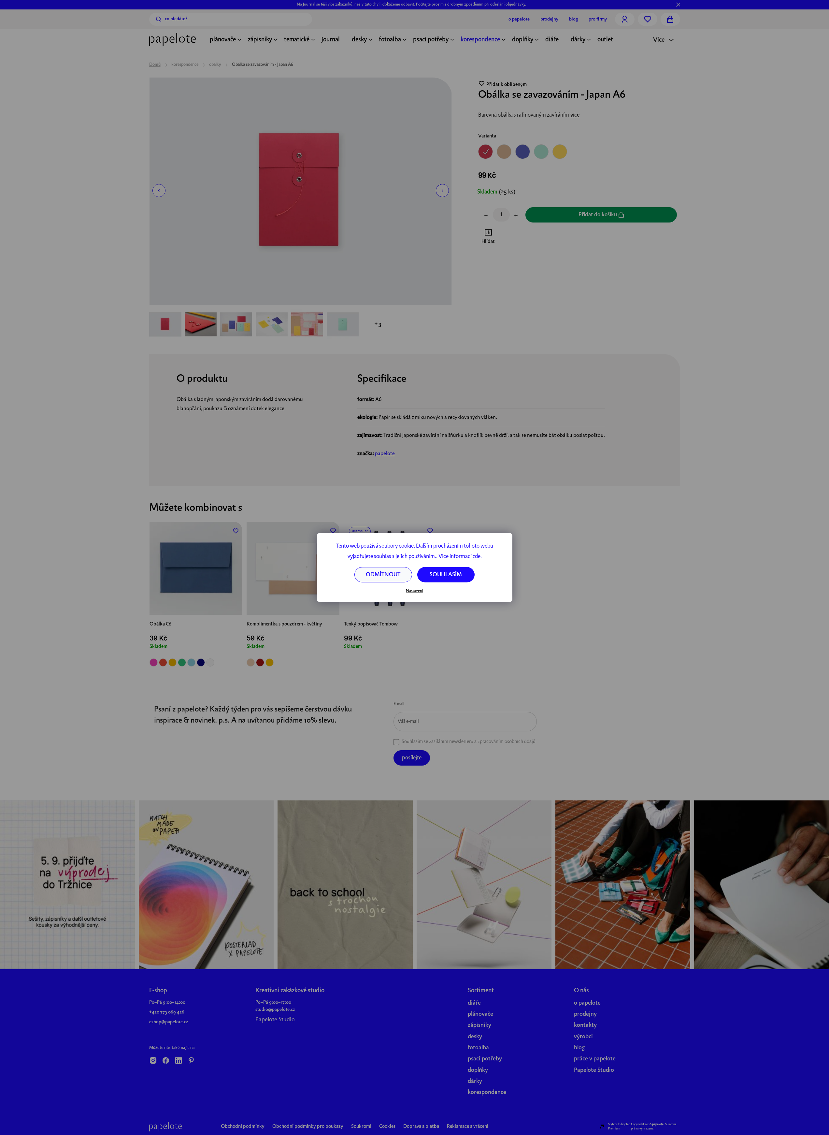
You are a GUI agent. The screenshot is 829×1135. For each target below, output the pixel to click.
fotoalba (478, 1048)
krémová (210, 662)
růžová (154, 662)
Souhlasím (446, 574)
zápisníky (479, 1025)
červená (163, 662)
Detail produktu (195, 600)
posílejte (412, 757)
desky (475, 1037)
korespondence (487, 1092)
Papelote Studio (275, 1020)
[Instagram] (153, 1061)
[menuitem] (223, 40)
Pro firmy (598, 19)
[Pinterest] (191, 1061)
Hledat (158, 19)
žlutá (172, 662)
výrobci (583, 1037)
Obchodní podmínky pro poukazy (307, 1126)
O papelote (519, 19)
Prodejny (549, 19)
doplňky (478, 1070)
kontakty (585, 1025)
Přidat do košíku (598, 214)
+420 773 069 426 (166, 1012)
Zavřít (514, 237)
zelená (182, 662)
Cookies (387, 1126)
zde (476, 556)
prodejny (585, 1014)
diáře (474, 1003)
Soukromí (361, 1126)
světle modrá (191, 662)
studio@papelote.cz (275, 1010)
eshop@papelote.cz (168, 1022)
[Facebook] (166, 1061)
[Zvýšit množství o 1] (516, 216)
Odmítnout (383, 574)
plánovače (480, 1014)
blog (579, 1048)
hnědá (251, 662)
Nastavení (414, 590)
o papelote (587, 1003)
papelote (385, 454)
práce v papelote (595, 1059)
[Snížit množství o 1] (486, 216)
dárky (475, 1081)
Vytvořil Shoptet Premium (619, 1126)
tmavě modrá (201, 662)
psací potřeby (485, 1059)
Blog (573, 19)
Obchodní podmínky (242, 1126)
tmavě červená (260, 662)
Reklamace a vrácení (467, 1126)
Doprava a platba (421, 1126)
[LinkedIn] (178, 1061)
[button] (158, 190)
